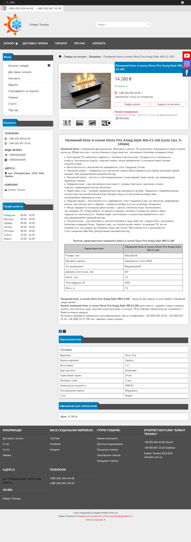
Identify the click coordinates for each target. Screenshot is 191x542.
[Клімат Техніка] (14, 24)
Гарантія (61, 43)
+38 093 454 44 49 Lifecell (158, 442)
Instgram (55, 449)
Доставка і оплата (35, 43)
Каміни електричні (107, 438)
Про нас (79, 43)
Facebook (55, 444)
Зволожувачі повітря (108, 455)
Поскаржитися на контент (89, 516)
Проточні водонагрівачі (110, 444)
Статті (12, 103)
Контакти (99, 43)
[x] (64, 332)
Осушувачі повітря (107, 449)
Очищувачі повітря (107, 460)
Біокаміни (95, 56)
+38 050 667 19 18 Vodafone (159, 447)
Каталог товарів (18, 65)
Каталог (9, 43)
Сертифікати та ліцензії (23, 91)
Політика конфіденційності (118, 516)
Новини (13, 97)
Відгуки (13, 84)
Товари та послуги (75, 56)
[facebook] (60, 332)
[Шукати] (148, 24)
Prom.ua (113, 513)
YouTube (55, 438)
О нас (6, 444)
